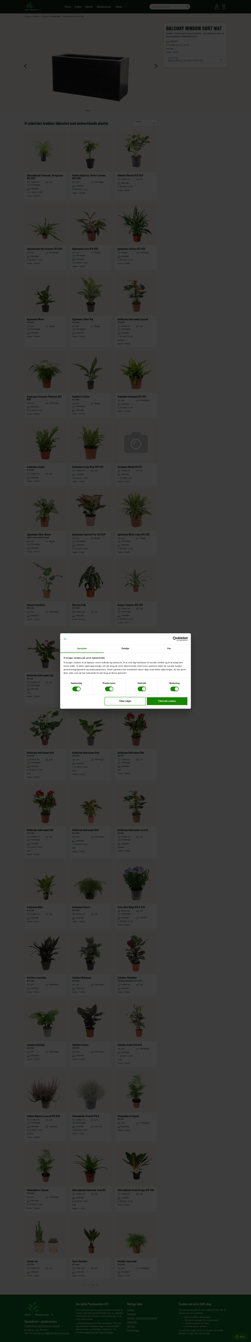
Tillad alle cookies (167, 701)
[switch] (109, 689)
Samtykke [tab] (82, 648)
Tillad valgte (125, 701)
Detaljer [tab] (126, 648)
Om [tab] (169, 648)
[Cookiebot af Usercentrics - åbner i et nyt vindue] (175, 639)
